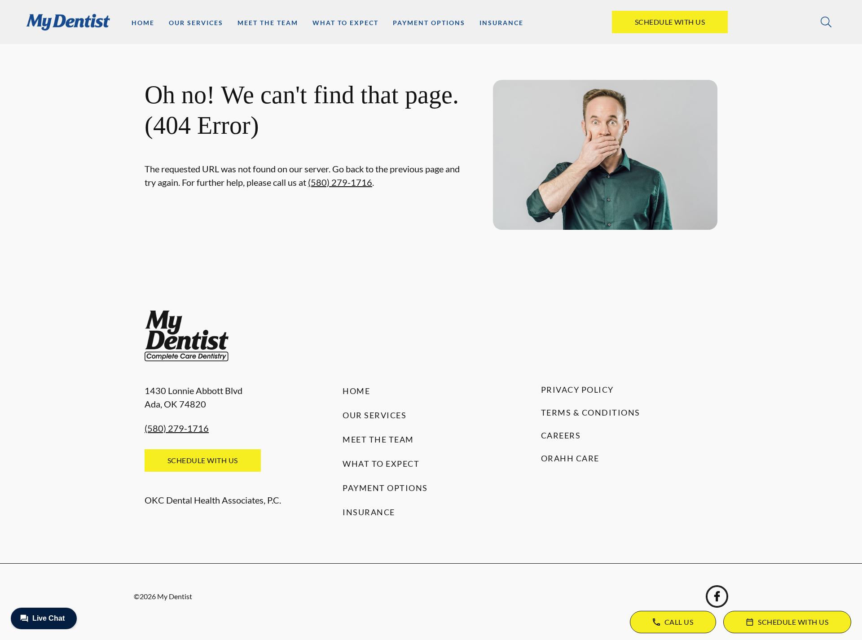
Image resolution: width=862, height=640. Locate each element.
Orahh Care (570, 458)
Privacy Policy (577, 390)
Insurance (501, 22)
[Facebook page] (717, 596)
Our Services (196, 22)
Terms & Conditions (590, 412)
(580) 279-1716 (340, 182)
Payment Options (429, 22)
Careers (561, 435)
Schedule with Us (670, 22)
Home (143, 22)
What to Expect (345, 22)
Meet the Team (267, 22)
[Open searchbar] (826, 22)
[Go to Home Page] (68, 22)
